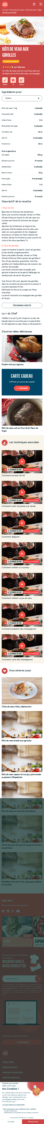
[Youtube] (18, 911)
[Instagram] (13, 911)
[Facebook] (3, 911)
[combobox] (5, 98)
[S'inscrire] (38, 978)
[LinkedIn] (8, 911)
